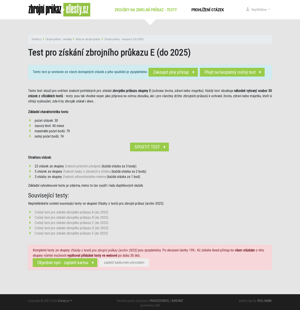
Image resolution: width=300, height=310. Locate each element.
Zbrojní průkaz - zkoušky (58, 39)
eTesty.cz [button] (63, 301)
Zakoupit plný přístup (171, 72)
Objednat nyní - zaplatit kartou (62, 262)
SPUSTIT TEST (147, 147)
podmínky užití (150, 305)
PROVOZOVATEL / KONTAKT (166, 301)
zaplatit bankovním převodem (124, 262)
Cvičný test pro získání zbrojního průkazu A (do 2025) (71, 212)
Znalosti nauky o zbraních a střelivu (87, 171)
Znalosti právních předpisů (83, 166)
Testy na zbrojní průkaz (88, 39)
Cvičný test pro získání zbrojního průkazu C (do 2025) (71, 223)
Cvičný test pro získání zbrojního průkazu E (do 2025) (71, 233)
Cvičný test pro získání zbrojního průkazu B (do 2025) (71, 217)
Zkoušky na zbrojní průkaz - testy (147, 9)
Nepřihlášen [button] (259, 10)
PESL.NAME (264, 301)
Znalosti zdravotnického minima (84, 177)
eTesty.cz (37, 39)
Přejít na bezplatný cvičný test (230, 72)
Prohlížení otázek (208, 9)
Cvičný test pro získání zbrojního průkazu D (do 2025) (71, 228)
